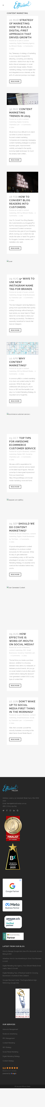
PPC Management (9, 1038)
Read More (15, 81)
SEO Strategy (7, 1047)
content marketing (15, 650)
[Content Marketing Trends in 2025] (22, 99)
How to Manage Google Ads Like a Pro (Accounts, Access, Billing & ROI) (22, 952)
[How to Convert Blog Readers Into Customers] (22, 182)
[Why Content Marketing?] (22, 348)
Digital (19, 43)
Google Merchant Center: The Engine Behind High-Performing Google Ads (20, 981)
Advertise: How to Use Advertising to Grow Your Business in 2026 (22, 960)
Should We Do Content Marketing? (22, 527)
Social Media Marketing (10, 1052)
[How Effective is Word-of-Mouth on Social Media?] (22, 608)
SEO (18, 213)
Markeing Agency (28, 43)
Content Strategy (8, 1061)
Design (19, 295)
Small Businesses (29, 295)
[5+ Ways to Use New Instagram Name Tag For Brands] (22, 267)
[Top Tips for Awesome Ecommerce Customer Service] (22, 423)
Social (24, 122)
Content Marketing (9, 1043)
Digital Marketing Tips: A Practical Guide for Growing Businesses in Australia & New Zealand (20, 974)
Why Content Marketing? (17, 362)
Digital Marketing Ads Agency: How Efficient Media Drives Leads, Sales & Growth (22, 967)
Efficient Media (16, 46)
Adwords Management (10, 1029)
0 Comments (28, 46)
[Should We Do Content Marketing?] (22, 509)
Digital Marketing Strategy (11, 1056)
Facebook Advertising (10, 1034)
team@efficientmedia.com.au (16, 803)
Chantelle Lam (14, 124)
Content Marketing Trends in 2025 (20, 113)
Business (26, 451)
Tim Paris (14, 539)
